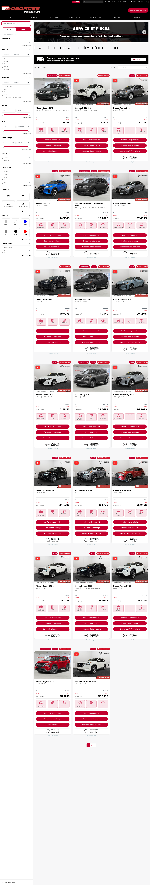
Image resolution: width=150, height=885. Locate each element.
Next (144, 32)
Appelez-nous (124, 1)
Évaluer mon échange (52, 145)
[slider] (3, 115)
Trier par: (112, 67)
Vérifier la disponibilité (52, 140)
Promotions (95, 18)
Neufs (12, 18)
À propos (138, 18)
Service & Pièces (117, 18)
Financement (75, 18)
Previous (38, 32)
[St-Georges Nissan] (21, 9)
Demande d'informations (52, 151)
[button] (35, 91)
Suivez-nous (110, 1)
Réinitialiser (27, 45)
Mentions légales (53, 162)
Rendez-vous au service (138, 10)
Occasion (33, 18)
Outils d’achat (54, 18)
